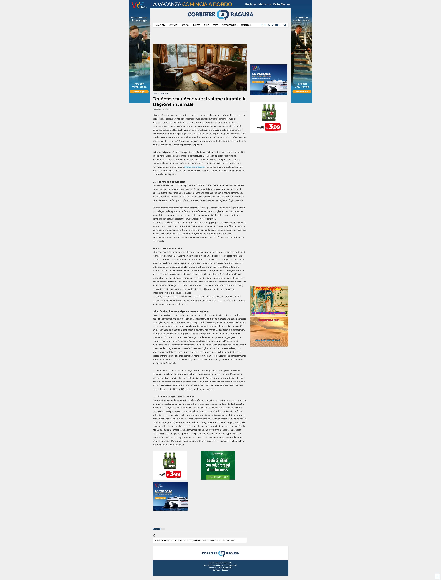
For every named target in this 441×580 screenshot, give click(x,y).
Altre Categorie (229, 25)
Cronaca (185, 25)
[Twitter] (269, 25)
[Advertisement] (194, 36)
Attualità (173, 25)
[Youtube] (276, 25)
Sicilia (206, 25)
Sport (215, 25)
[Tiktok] (272, 25)
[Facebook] (261, 25)
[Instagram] (265, 25)
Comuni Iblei (246, 25)
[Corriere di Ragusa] (220, 20)
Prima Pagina (160, 25)
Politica (196, 25)
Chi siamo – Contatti (220, 570)
